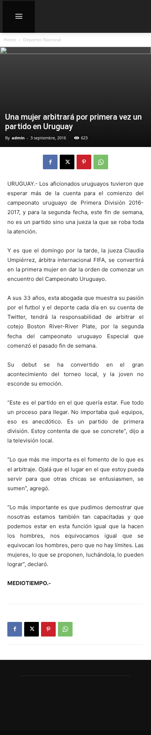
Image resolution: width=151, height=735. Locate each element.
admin (18, 137)
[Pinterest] (84, 162)
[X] (67, 162)
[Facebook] (50, 162)
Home (10, 39)
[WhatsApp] (100, 162)
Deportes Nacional (42, 39)
